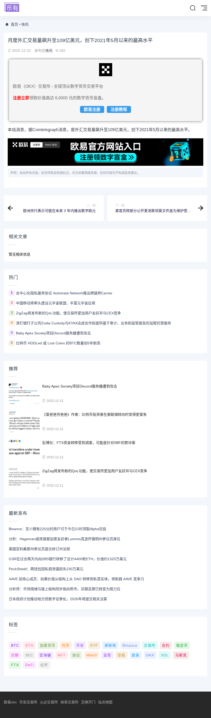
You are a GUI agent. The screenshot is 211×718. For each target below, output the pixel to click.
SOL (165, 655)
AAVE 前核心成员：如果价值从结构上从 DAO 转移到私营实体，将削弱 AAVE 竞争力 (76, 579)
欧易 (135, 655)
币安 (80, 645)
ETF (94, 645)
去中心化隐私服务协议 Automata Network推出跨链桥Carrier (64, 293)
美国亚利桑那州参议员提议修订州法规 (39, 549)
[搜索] (193, 8)
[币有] (12, 7)
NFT (62, 655)
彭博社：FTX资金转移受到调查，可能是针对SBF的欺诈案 (88, 443)
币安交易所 (28, 702)
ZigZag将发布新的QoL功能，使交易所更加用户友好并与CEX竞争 (68, 313)
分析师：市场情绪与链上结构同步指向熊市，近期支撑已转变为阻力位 (64, 589)
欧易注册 (92, 109)
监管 (107, 655)
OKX (150, 655)
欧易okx (10, 702)
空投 (121, 655)
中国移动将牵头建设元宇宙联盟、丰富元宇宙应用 (55, 303)
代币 (65, 645)
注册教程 (119, 109)
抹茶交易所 (69, 702)
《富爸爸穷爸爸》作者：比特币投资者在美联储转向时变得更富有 (94, 414)
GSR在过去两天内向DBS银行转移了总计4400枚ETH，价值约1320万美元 (68, 559)
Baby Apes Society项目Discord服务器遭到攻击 (53, 333)
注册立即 (21, 98)
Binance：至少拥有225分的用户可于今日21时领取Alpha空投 (57, 529)
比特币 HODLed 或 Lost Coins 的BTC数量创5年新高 (58, 343)
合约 (166, 645)
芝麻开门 (88, 702)
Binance (129, 645)
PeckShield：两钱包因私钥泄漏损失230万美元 (46, 569)
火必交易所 (49, 702)
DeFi (29, 665)
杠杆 (44, 665)
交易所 (149, 645)
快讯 (25, 24)
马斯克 (181, 655)
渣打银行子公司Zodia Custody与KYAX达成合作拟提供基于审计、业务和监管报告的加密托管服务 (93, 323)
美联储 (110, 645)
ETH (29, 645)
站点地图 (105, 702)
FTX (15, 665)
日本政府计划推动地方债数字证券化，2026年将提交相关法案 (58, 599)
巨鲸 (15, 655)
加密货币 (47, 645)
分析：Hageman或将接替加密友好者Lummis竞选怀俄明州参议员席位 (64, 539)
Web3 (91, 655)
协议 (76, 655)
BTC (15, 645)
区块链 (45, 655)
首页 (14, 24)
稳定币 (182, 645)
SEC (29, 655)
